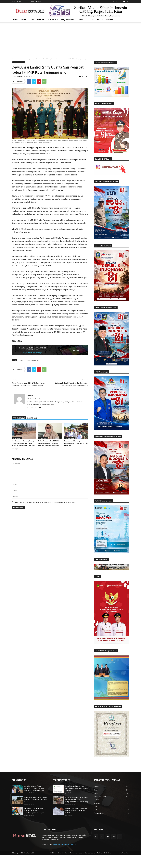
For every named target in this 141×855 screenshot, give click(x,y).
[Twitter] (116, 1)
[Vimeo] (120, 1)
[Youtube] (127, 1)
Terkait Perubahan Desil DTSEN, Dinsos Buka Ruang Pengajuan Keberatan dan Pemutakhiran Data (49, 443)
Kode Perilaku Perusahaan (121, 853)
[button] (109, 1)
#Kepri (21, 360)
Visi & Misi (53, 853)
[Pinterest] (39, 81)
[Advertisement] (70, 38)
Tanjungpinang (67, 20)
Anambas (81, 20)
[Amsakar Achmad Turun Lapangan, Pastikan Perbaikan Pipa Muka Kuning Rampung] (17, 789)
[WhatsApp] (44, 81)
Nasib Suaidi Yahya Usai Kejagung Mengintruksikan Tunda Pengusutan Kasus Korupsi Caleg (76, 799)
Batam (91, 20)
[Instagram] (33, 407)
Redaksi (19, 76)
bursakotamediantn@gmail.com (64, 844)
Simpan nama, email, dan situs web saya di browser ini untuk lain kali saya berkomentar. (45, 502)
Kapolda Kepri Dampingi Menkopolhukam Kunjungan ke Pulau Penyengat (76, 443)
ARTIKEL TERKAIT (19, 418)
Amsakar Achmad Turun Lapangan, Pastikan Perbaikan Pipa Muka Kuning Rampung (34, 788)
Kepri (20, 59)
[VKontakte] (124, 1)
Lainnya (109, 20)
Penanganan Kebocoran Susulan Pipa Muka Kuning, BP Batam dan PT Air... (35, 799)
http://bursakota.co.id (33, 399)
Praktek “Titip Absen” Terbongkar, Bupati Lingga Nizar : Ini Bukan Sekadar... (76, 810)
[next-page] (16, 449)
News (15, 20)
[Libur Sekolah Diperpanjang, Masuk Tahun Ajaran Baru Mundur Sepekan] (58, 789)
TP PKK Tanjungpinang (32, 360)
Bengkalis (52, 20)
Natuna (24, 20)
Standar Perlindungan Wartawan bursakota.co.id (80, 853)
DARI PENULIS (32, 418)
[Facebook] (113, 1)
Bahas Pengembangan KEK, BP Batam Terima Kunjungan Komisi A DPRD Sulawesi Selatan (28, 384)
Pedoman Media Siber (104, 853)
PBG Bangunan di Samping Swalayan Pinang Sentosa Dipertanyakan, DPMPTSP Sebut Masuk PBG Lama (23, 443)
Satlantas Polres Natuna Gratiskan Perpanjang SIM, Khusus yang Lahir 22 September (71, 384)
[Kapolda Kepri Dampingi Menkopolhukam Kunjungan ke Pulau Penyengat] (76, 431)
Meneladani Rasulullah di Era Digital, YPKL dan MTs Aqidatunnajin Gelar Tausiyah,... (34, 810)
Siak (32, 20)
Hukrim (100, 20)
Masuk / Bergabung (35, 1)
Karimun (41, 20)
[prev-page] (13, 449)
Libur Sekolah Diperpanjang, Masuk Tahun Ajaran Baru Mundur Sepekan (76, 788)
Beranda (14, 59)
